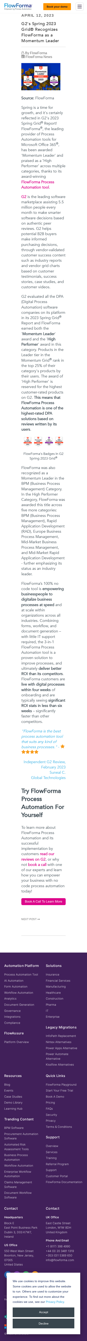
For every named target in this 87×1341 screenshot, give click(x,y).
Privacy (51, 1120)
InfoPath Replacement (61, 1036)
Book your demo (57, 6)
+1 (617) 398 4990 (58, 1246)
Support (51, 1170)
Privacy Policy (55, 1301)
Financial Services (58, 980)
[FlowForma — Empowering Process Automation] (18, 6)
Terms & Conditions (59, 1126)
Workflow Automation (18, 992)
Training (51, 1158)
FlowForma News (39, 57)
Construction (54, 998)
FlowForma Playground (61, 1084)
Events (8, 1090)
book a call (37, 864)
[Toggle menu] (80, 7)
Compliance (12, 1022)
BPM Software (14, 1127)
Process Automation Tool (21, 974)
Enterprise (53, 1016)
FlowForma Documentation (64, 1182)
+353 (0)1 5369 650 (59, 1255)
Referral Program (57, 1164)
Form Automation (15, 986)
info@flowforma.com (60, 1260)
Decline (44, 1323)
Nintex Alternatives (58, 1042)
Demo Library (13, 1102)
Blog (7, 1084)
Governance (12, 1010)
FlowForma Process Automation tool (37, 184)
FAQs (49, 1108)
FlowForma (38, 53)
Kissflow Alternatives (60, 1064)
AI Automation (13, 980)
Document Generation (19, 1004)
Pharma (51, 1004)
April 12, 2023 (37, 15)
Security (51, 1114)
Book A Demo (55, 1096)
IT (47, 1010)
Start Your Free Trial (59, 1090)
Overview (52, 1146)
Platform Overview (16, 1042)
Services (51, 1152)
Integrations (12, 1016)
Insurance (52, 974)
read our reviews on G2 (37, 856)
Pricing (50, 1102)
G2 (23, 196)
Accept (43, 1312)
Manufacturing (56, 986)
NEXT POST (29, 919)
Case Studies (13, 1096)
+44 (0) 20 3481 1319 (60, 1251)
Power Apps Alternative (61, 1048)
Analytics (10, 998)
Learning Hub (13, 1108)
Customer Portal (57, 1176)
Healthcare (53, 992)
